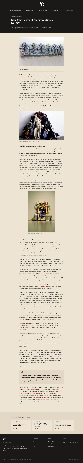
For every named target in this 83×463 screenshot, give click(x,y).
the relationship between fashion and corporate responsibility (40, 392)
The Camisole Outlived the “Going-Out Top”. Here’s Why (63, 424)
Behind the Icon (43, 10)
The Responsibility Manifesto (41, 398)
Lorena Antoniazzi (44, 286)
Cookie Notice (51, 446)
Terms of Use (50, 443)
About (34, 441)
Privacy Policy (51, 441)
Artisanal (55, 10)
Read (14, 428)
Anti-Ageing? (29, 10)
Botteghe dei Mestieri (44, 313)
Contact (34, 443)
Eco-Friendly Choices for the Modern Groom (20, 424)
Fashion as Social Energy (27, 149)
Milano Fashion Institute (41, 276)
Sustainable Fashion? (15, 10)
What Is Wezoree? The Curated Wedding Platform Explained (41, 425)
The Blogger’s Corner (69, 10)
